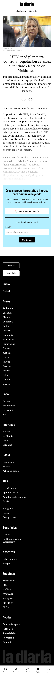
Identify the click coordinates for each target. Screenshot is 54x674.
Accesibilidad (10, 633)
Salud (6, 375)
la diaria (7, 431)
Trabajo (6, 379)
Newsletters (9, 580)
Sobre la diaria (10, 559)
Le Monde (8, 436)
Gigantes (7, 444)
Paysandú (8, 410)
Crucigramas (9, 517)
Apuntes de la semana (14, 497)
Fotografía (8, 508)
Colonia (6, 401)
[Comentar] (30, 98)
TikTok (6, 607)
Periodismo (8, 462)
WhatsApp (8, 593)
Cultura (6, 326)
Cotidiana (8, 321)
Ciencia (6, 317)
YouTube (7, 589)
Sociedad (33, 11)
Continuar (27, 240)
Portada (7, 291)
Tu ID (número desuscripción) (12, 540)
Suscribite (11, 273)
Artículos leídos (11, 470)
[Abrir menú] (5, 4)
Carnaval (7, 312)
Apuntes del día (11, 492)
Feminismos (9, 343)
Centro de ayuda (11, 624)
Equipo (6, 563)
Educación (8, 339)
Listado (6, 534)
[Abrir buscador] (49, 4)
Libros (6, 357)
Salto (5, 414)
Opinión (7, 366)
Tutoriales (8, 628)
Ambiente (8, 308)
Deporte (7, 330)
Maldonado (21, 11)
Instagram (8, 598)
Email (8, 227)
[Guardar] (23, 98)
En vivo (6, 501)
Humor (6, 513)
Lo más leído (9, 488)
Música (6, 466)
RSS (5, 585)
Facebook (8, 602)
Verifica (6, 384)
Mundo (6, 361)
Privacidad (8, 637)
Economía (8, 335)
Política (6, 370)
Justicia (6, 352)
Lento (6, 440)
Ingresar (11, 265)
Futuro (6, 348)
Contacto (7, 642)
